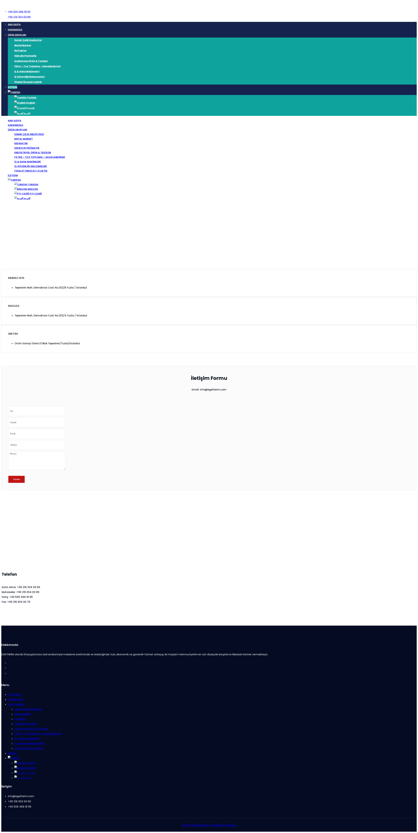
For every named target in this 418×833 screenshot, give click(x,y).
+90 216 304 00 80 (19, 16)
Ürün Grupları (17, 35)
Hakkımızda (15, 29)
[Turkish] (14, 92)
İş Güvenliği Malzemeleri (29, 76)
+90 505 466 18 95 (19, 11)
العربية (26, 113)
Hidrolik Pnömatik (25, 55)
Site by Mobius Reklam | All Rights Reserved (209, 825)
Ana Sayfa (14, 24)
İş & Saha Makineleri (26, 71)
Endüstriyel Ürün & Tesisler (31, 61)
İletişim (12, 87)
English (30, 102)
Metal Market (22, 45)
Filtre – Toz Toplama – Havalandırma (37, 66)
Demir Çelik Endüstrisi (28, 40)
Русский (29, 108)
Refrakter (20, 50)
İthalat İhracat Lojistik (28, 82)
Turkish (31, 97)
